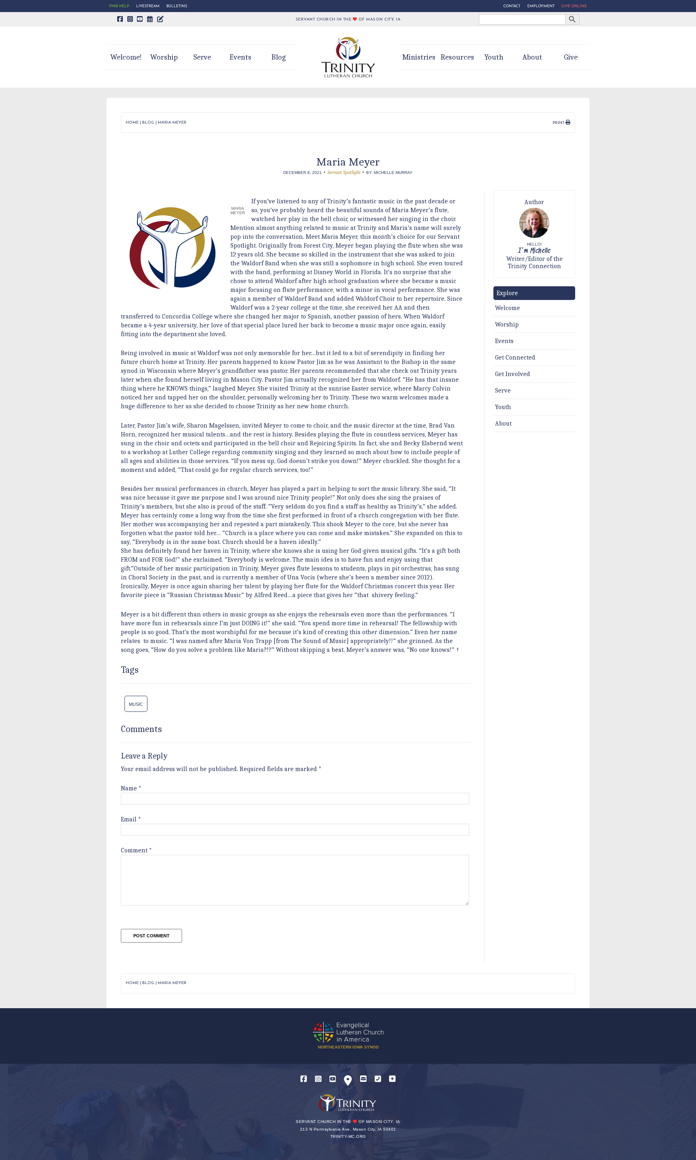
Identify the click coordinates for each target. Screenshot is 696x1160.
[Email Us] (363, 1079)
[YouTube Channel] (140, 20)
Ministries (418, 57)
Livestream (148, 6)
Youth (494, 57)
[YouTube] (332, 1079)
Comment (136, 850)
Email (131, 819)
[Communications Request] (392, 1079)
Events (240, 57)
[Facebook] (303, 1079)
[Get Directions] (348, 1082)
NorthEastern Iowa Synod (348, 1047)
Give (571, 57)
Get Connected (515, 357)
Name (131, 788)
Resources (457, 57)
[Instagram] (318, 1079)
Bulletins (176, 6)
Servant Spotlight (343, 172)
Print (559, 123)
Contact (511, 6)
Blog (278, 57)
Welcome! (126, 57)
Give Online (574, 6)
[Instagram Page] (130, 20)
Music (136, 704)
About (532, 57)
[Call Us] (378, 1079)
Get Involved (512, 374)
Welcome (507, 308)
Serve (202, 57)
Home (132, 122)
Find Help (119, 6)
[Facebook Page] (120, 20)
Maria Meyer (172, 122)
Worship (164, 57)
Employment (541, 6)
